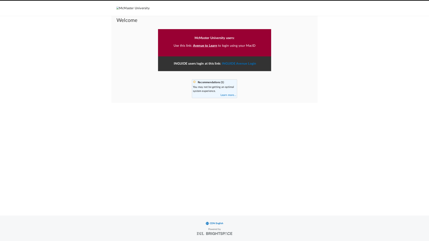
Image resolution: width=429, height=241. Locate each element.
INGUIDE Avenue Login (239, 63)
